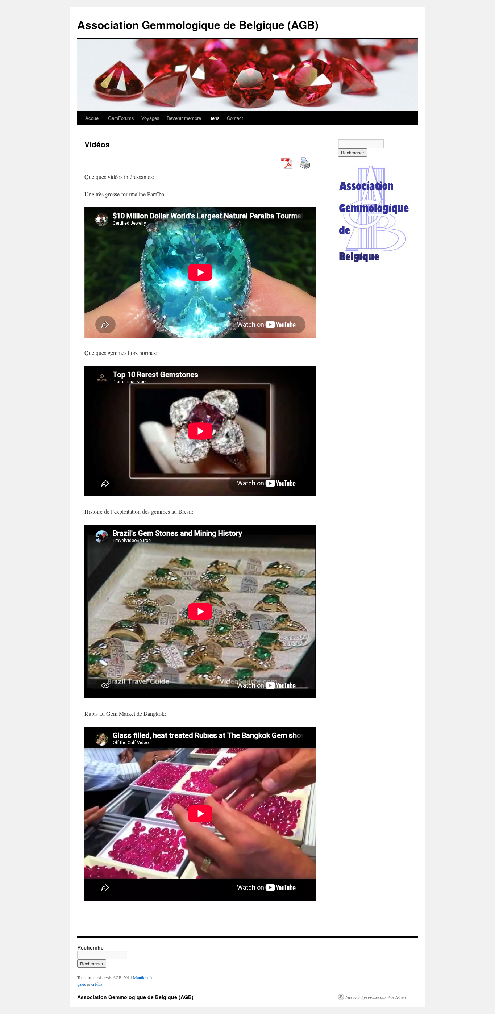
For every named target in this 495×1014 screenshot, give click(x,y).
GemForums (121, 117)
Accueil (93, 117)
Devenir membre (184, 117)
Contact (235, 117)
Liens (214, 117)
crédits (97, 984)
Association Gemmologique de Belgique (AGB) (198, 24)
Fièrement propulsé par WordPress (376, 997)
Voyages (150, 117)
